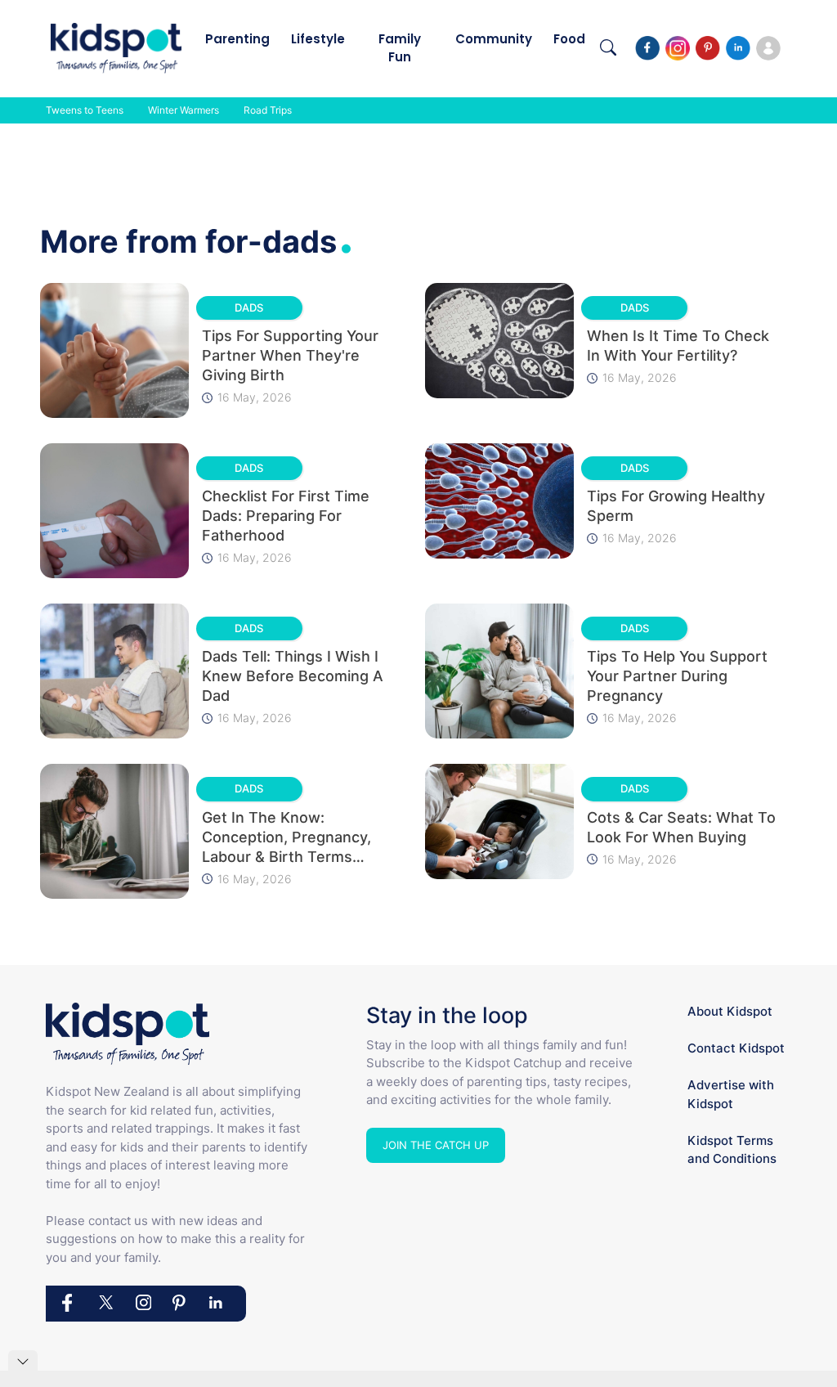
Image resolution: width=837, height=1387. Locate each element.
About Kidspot (729, 1011)
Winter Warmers (183, 110)
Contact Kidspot (736, 1048)
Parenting (237, 38)
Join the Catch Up (436, 1144)
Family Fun (399, 47)
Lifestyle (318, 38)
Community (493, 38)
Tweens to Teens (84, 110)
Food (569, 38)
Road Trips (268, 110)
